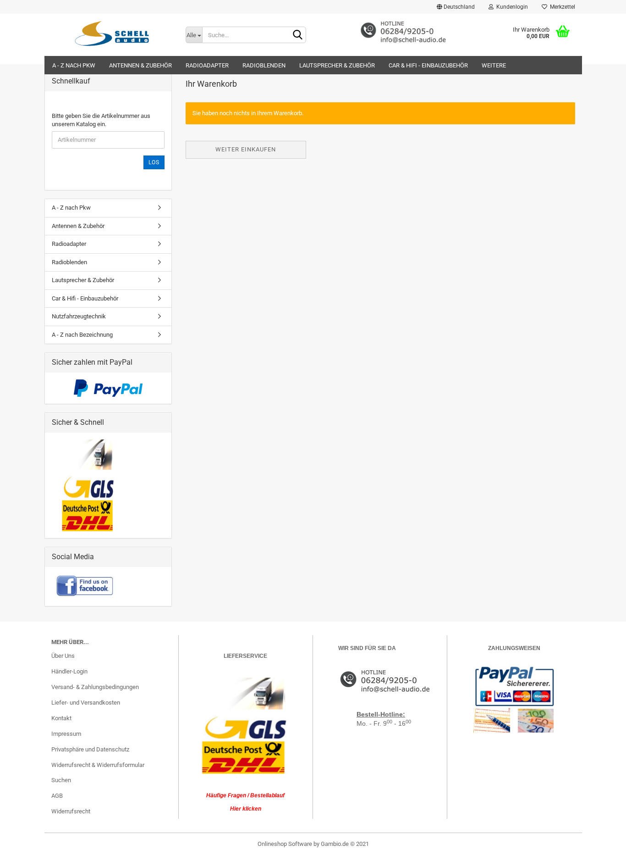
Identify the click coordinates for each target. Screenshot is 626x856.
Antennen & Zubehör (140, 65)
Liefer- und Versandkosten (85, 702)
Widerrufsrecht (70, 811)
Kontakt (61, 718)
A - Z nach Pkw (73, 65)
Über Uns (63, 655)
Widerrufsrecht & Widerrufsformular (97, 765)
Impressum (66, 733)
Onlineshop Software (285, 843)
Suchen (61, 780)
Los (153, 162)
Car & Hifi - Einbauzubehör (428, 65)
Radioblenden (264, 65)
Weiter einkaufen (245, 149)
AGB (57, 795)
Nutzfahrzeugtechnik (79, 316)
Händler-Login (69, 671)
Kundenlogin (511, 7)
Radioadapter (207, 65)
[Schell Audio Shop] (111, 33)
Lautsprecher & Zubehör (337, 65)
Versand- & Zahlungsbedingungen (95, 687)
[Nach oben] (601, 842)
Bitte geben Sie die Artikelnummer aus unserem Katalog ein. (101, 120)
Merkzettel (561, 7)
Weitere (494, 65)
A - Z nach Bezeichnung (82, 334)
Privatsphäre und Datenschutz (90, 749)
